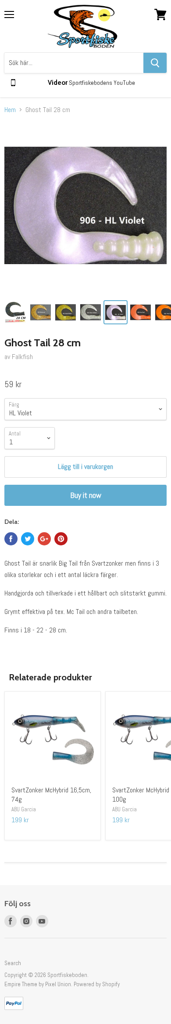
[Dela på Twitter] (27, 538)
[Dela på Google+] (44, 538)
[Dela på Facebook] (11, 538)
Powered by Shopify (97, 984)
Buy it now (85, 495)
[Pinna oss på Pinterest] (61, 538)
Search (12, 963)
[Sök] (155, 63)
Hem (10, 110)
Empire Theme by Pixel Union (37, 984)
